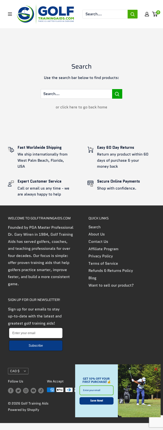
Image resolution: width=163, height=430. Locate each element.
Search (94, 227)
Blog (92, 278)
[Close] (156, 369)
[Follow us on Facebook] (11, 390)
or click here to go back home (81, 107)
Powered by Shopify (23, 409)
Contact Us (98, 241)
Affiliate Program (103, 249)
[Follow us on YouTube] (33, 390)
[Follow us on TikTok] (41, 390)
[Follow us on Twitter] (18, 390)
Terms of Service (103, 263)
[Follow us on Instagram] (26, 390)
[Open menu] (10, 14)
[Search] (133, 14)
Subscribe (36, 345)
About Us (96, 234)
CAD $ (14, 371)
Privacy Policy (100, 256)
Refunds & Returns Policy (110, 270)
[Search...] (117, 94)
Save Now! (96, 400)
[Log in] (147, 14)
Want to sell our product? (111, 285)
